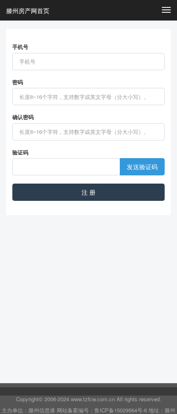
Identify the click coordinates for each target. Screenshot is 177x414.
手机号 (20, 47)
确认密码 (23, 117)
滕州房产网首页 (27, 10)
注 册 (88, 192)
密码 (17, 82)
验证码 (20, 152)
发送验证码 (142, 166)
